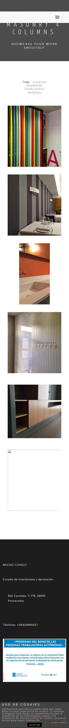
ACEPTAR (34, 725)
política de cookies (41, 718)
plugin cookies (59, 722)
